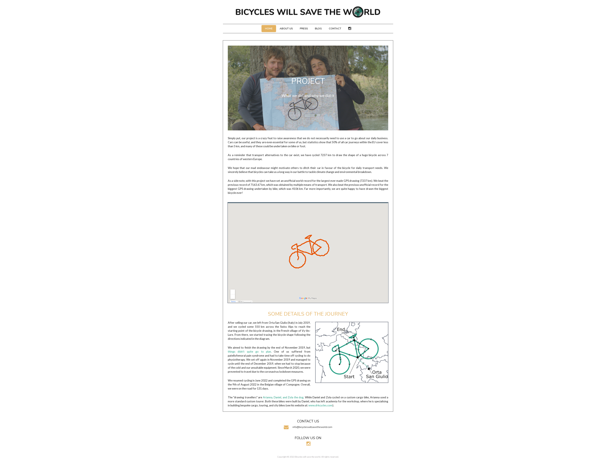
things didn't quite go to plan (249, 351)
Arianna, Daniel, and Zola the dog (283, 397)
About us (286, 28)
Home (269, 28)
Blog (318, 28)
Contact (335, 28)
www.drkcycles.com (320, 405)
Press (304, 28)
